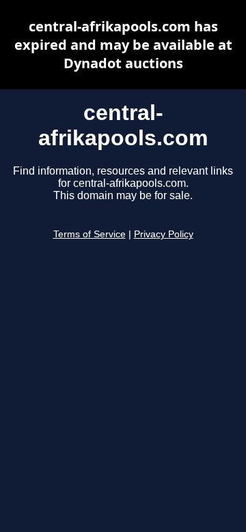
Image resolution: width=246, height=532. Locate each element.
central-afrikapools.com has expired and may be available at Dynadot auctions (123, 44)
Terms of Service (89, 234)
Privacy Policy (163, 234)
